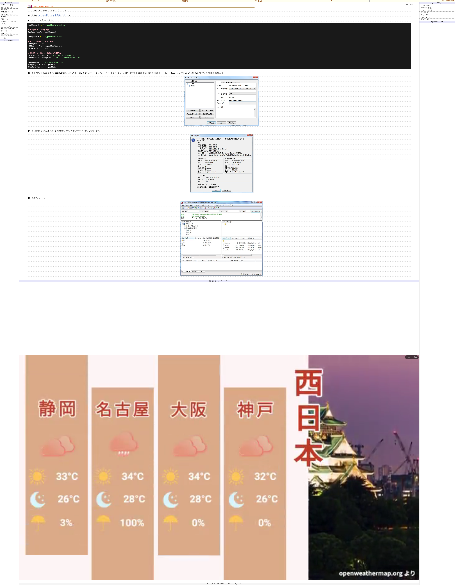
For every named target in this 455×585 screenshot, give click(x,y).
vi (41, 25)
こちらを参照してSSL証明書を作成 (51, 15)
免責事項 (185, 1)
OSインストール (7, 7)
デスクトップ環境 (7, 35)
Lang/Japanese (333, 1)
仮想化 (3, 16)
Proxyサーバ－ (6, 33)
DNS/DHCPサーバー (8, 14)
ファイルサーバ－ (7, 31)
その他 (3, 38)
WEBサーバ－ (6, 24)
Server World (37, 1)
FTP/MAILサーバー (8, 28)
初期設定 (4, 9)
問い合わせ (259, 1)
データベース (5, 26)
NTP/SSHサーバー (7, 12)
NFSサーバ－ (6, 19)
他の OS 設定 (111, 1)
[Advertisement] (219, 319)
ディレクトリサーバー (9, 21)
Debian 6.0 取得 (7, 5)
